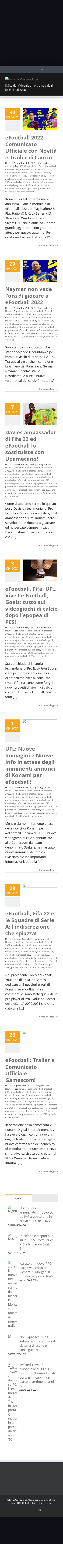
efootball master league (17, 175)
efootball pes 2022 (14, 327)
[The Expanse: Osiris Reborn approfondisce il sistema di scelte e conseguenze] (12, 1337)
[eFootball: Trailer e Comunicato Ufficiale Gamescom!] (40, 1042)
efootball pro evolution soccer (33, 486)
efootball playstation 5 (16, 185)
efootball (51, 166)
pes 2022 (32, 188)
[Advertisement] (31, 33)
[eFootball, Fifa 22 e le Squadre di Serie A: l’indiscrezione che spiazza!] (40, 895)
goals (12, 652)
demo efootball (38, 166)
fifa (6, 652)
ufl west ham (37, 815)
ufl (29, 656)
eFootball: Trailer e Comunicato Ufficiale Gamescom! (30, 1070)
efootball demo (12, 172)
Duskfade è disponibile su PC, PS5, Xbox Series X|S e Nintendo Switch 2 (36, 1242)
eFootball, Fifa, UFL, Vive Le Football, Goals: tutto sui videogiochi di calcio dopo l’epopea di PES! (31, 605)
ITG (9, 163)
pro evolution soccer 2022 (34, 492)
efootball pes (32, 178)
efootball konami (42, 172)
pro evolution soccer (33, 336)
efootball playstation (21, 182)
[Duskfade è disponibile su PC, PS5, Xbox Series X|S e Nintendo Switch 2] (12, 1236)
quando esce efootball (23, 191)
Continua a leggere (48, 245)
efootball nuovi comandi (17, 323)
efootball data (44, 169)
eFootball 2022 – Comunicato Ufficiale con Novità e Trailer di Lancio (31, 147)
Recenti (18, 1198)
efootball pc (19, 178)
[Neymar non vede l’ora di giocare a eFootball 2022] (40, 271)
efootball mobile (37, 175)
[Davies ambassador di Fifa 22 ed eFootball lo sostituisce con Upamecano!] (40, 414)
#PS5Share (25, 166)
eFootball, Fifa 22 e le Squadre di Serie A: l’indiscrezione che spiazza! (29, 923)
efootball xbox (12, 188)
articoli (8, 166)
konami (23, 188)
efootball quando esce (38, 185)
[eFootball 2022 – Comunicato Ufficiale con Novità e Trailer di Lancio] (40, 119)
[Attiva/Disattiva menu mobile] (56, 79)
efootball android (28, 169)
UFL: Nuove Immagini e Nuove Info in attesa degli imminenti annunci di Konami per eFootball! (30, 765)
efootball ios (27, 172)
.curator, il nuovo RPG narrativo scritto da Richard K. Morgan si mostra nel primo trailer (37, 1269)
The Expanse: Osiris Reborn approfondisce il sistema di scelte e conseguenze (37, 1343)
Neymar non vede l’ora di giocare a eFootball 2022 (28, 295)
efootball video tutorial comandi (26, 333)
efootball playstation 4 (43, 182)
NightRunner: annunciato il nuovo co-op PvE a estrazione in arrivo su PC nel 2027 (36, 1214)
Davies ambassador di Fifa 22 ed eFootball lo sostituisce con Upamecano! (30, 445)
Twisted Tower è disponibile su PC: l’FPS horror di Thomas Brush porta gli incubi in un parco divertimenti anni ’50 (37, 1375)
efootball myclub (45, 320)
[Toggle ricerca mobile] (50, 79)
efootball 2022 (12, 169)
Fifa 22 (36, 964)
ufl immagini (24, 815)
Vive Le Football (38, 656)
